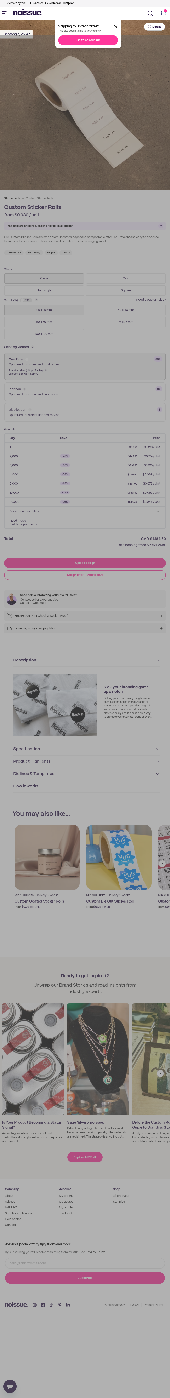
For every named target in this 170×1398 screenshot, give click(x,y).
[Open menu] (5, 13)
